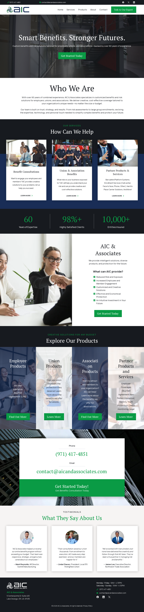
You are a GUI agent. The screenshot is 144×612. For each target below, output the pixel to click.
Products (82, 9)
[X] (128, 2)
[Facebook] (123, 2)
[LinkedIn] (134, 2)
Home (60, 9)
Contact (103, 9)
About (93, 9)
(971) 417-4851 (14, 2)
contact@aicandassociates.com (54, 2)
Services (71, 9)
